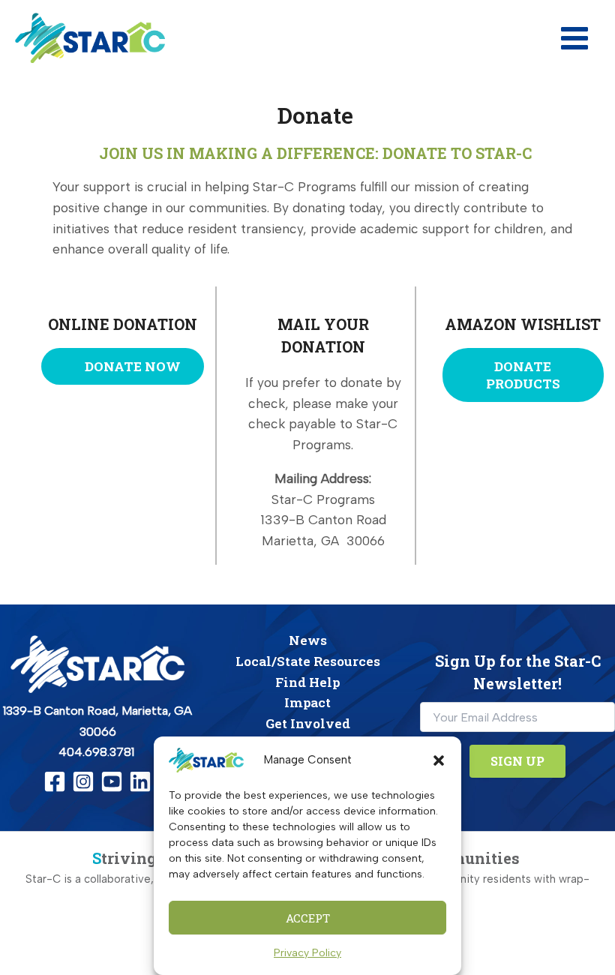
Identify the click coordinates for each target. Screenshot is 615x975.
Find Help (307, 682)
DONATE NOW (131, 366)
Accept (308, 918)
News (308, 640)
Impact (307, 702)
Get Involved (308, 723)
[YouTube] (111, 781)
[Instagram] (83, 781)
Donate (315, 115)
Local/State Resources (308, 661)
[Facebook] (55, 781)
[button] (438, 760)
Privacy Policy (307, 952)
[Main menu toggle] (574, 38)
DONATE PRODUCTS (523, 375)
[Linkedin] (140, 781)
